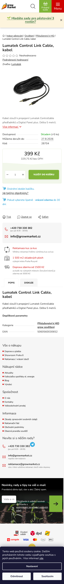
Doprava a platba (13, 351)
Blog (7, 380)
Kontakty (9, 402)
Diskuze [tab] (28, 282)
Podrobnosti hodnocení (15, 60)
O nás (7, 398)
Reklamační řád (12, 423)
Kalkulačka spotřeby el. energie (19, 376)
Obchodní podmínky (14, 427)
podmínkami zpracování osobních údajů (32, 509)
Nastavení (32, 566)
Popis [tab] (11, 282)
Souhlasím (47, 576)
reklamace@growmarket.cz (24, 464)
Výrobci (8, 384)
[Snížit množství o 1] (7, 175)
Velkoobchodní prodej (15, 406)
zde (41, 558)
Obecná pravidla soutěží (16, 431)
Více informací (10, 127)
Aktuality (9, 373)
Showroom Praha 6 (14, 355)
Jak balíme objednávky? (15, 193)
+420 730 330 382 (21, 228)
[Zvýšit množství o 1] (23, 175)
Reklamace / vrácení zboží (17, 359)
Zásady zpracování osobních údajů (21, 419)
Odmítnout (16, 576)
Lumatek (16, 64)
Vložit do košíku (43, 174)
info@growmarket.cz (25, 236)
